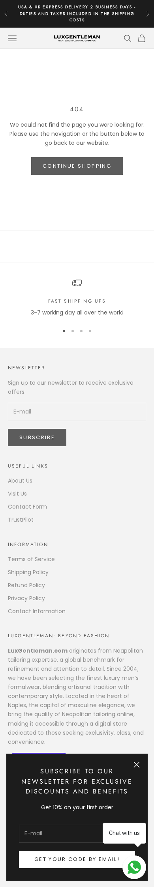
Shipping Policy (28, 572)
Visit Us (17, 494)
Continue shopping (77, 166)
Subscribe (37, 437)
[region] (77, 297)
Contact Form (27, 507)
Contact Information (37, 611)
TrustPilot (21, 520)
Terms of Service (31, 559)
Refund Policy (26, 585)
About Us (20, 481)
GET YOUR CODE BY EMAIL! (77, 859)
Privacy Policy (26, 598)
